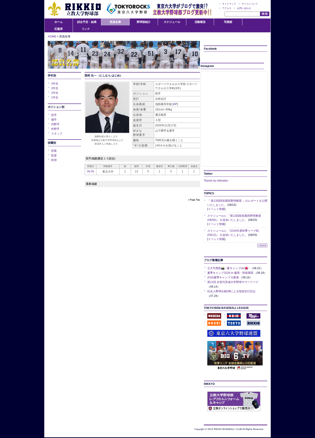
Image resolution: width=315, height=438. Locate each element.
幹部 (54, 160)
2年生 (54, 92)
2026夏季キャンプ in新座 (223, 277)
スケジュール (172, 22)
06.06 (90, 171)
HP (175, 104)
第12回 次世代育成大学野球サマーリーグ (232, 282)
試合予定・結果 (87, 22)
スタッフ (56, 133)
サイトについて (250, 4)
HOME (52, 36)
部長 (54, 150)
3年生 (54, 88)
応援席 (58, 28)
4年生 (54, 83)
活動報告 (200, 22)
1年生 (54, 97)
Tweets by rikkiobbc (216, 180)
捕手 (54, 119)
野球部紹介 (144, 22)
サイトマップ (229, 4)
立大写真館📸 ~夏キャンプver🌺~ (228, 268)
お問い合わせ (244, 8)
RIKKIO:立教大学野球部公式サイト (74, 9)
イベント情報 (216, 209)
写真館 (228, 22)
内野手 (55, 124)
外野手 (55, 129)
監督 (54, 155)
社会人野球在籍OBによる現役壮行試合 (231, 291)
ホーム (58, 22)
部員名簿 (115, 22)
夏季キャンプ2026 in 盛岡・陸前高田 (230, 272)
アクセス (226, 8)
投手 (54, 115)
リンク (86, 28)
